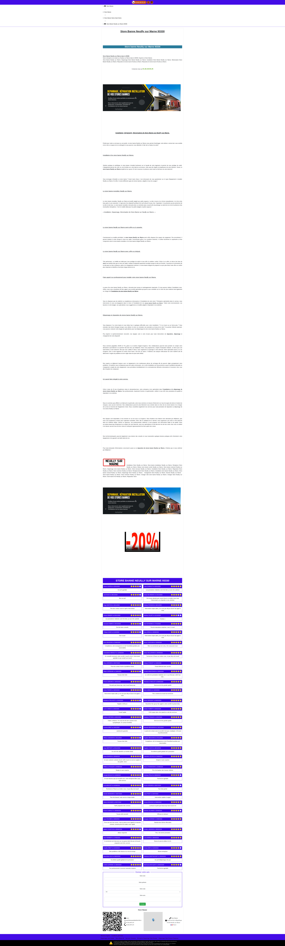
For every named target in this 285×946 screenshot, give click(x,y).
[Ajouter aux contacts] (148, 2)
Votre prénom (142, 882)
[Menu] (151, 2)
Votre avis (142, 895)
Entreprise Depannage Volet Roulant (147, 938)
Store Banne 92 (120, 938)
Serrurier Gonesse (131, 938)
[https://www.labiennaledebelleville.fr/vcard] (112, 921)
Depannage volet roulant (107, 938)
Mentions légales (105, 935)
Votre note (142, 889)
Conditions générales (117, 935)
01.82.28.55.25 (140, 2)
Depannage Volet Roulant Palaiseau (168, 938)
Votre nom (142, 876)
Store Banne (174, 918)
